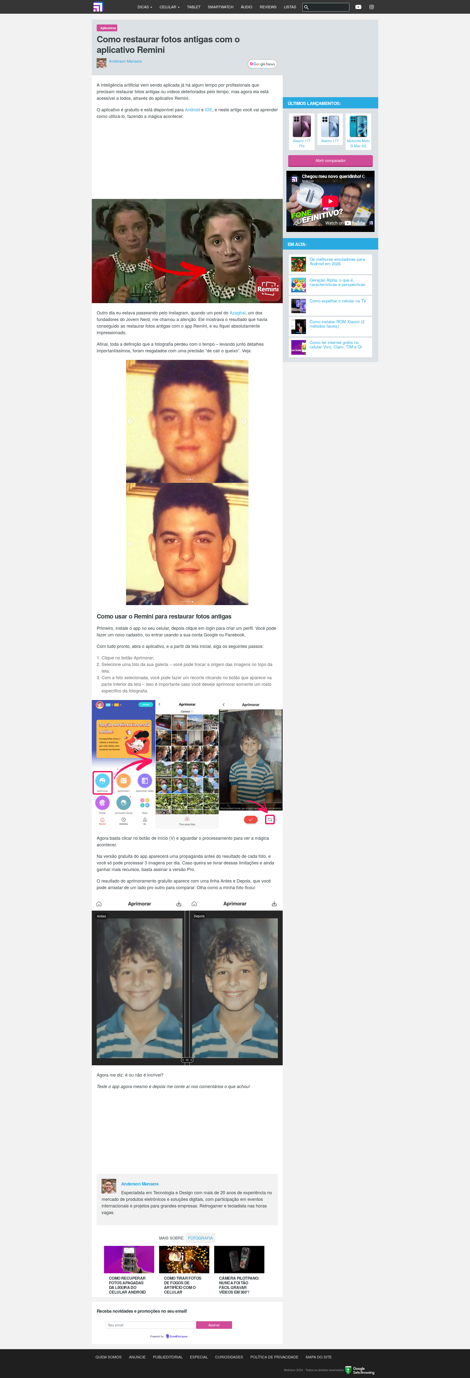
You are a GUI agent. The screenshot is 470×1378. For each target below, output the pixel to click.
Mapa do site (319, 1356)
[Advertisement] (187, 158)
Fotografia (200, 1238)
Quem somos (108, 1356)
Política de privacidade (274, 1356)
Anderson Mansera (125, 61)
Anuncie (137, 1356)
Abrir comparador (331, 160)
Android (192, 109)
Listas (290, 6)
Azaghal (238, 312)
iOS (208, 109)
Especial (199, 1356)
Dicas (144, 6)
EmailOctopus (179, 1336)
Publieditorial (168, 1356)
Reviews (268, 6)
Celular (168, 6)
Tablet (193, 6)
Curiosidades (229, 1356)
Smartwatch (221, 6)
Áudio (246, 6)
